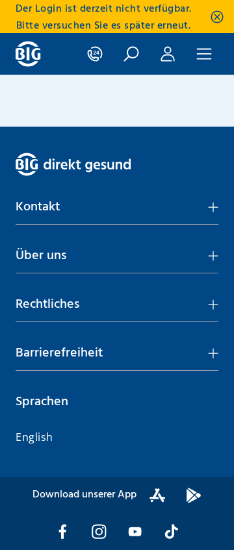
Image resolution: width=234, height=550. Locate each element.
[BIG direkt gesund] (28, 54)
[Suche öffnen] (131, 54)
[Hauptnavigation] (204, 54)
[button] (117, 207)
